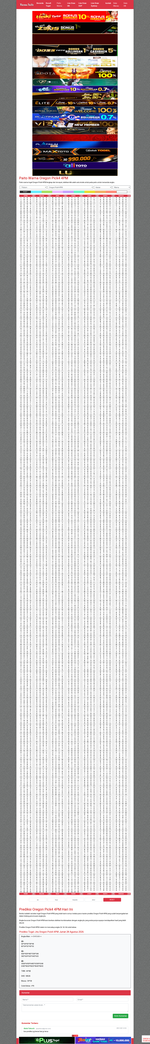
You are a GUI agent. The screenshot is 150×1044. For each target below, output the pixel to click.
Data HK (125, 4)
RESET (25, 192)
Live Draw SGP (82, 4)
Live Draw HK (71, 4)
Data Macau (116, 4)
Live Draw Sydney (95, 4)
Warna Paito (27, 4)
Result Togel (48, 4)
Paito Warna (59, 4)
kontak (108, 3)
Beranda (40, 3)
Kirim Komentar (120, 1016)
